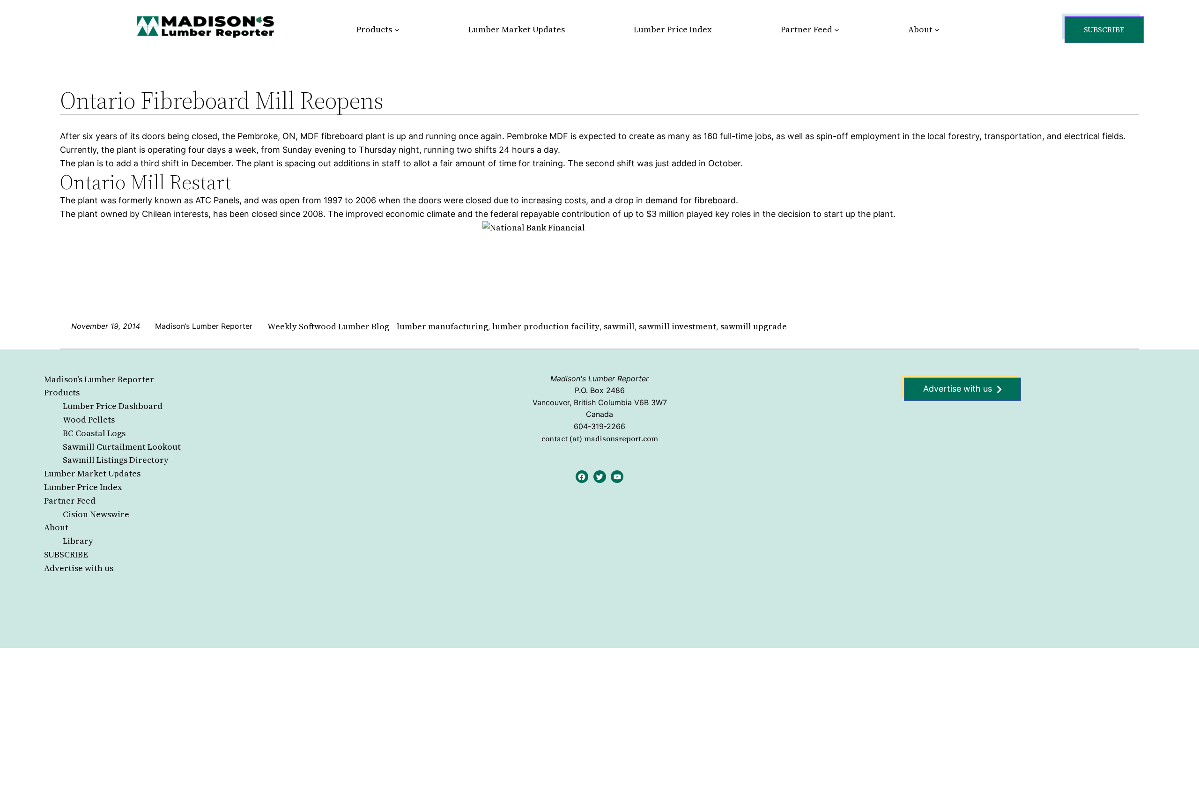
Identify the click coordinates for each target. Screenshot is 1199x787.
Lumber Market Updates (92, 473)
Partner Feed (70, 500)
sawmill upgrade (753, 326)
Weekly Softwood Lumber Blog (328, 326)
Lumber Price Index (83, 487)
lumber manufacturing (442, 326)
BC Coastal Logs (94, 433)
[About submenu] (937, 29)
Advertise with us (78, 568)
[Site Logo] (205, 26)
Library (78, 541)
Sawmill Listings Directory (116, 460)
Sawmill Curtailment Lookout (122, 447)
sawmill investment (677, 326)
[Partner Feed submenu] (836, 29)
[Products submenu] (397, 29)
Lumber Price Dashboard (113, 406)
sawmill (619, 326)
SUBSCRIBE (66, 554)
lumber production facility (546, 326)
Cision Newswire (96, 514)
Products (62, 392)
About (56, 527)
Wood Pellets (89, 419)
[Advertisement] (281, 717)
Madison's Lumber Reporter (599, 378)
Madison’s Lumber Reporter (99, 379)
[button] (1104, 29)
